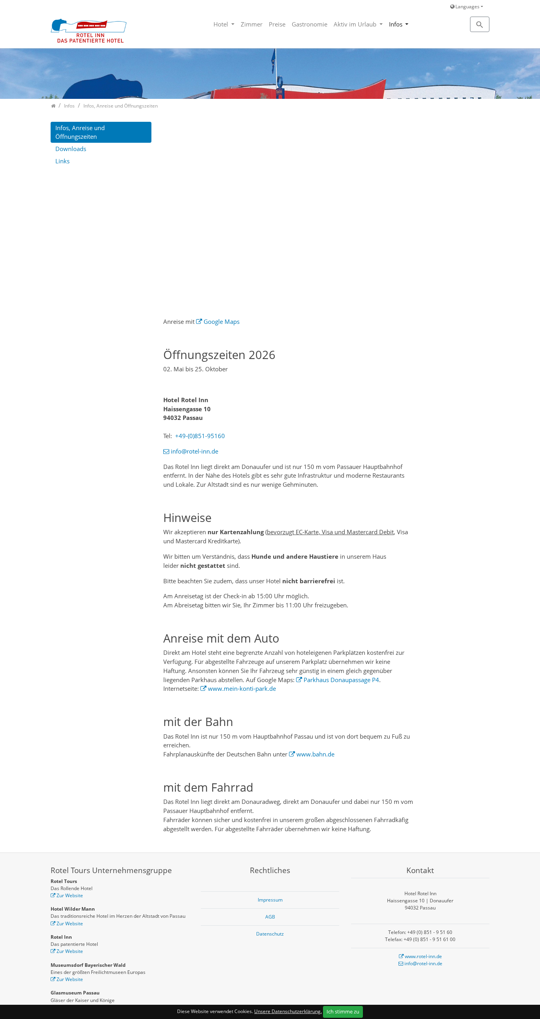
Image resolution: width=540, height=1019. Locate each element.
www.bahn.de (315, 754)
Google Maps (222, 321)
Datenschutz (270, 933)
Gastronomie (309, 24)
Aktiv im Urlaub (356, 24)
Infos (396, 24)
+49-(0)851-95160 (200, 436)
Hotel (221, 24)
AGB (270, 916)
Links (62, 161)
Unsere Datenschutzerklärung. (288, 1011)
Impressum (270, 899)
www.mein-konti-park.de (242, 688)
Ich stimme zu (343, 1011)
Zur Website (70, 895)
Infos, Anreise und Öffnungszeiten (80, 132)
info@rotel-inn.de (194, 451)
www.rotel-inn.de (423, 956)
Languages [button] (467, 6)
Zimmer (251, 24)
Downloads (70, 149)
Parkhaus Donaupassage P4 (341, 680)
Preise (277, 24)
